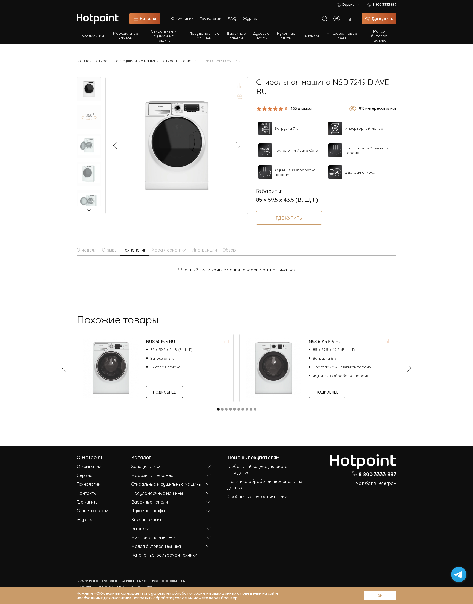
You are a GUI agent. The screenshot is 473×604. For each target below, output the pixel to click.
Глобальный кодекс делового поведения (257, 469)
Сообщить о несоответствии (257, 496)
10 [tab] (255, 409)
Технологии (210, 18)
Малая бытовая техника (379, 35)
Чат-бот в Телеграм (376, 483)
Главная (84, 60)
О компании (182, 18)
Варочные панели (236, 35)
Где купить (289, 218)
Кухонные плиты (286, 35)
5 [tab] (234, 409)
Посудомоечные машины (204, 35)
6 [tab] (238, 409)
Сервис (84, 475)
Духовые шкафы (261, 35)
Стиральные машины (182, 60)
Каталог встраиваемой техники (164, 554)
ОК (379, 595)
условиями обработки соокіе (178, 593)
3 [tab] (226, 409)
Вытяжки (311, 35)
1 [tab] (218, 409)
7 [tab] (242, 409)
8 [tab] (247, 409)
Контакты (86, 493)
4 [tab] (230, 409)
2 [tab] (222, 409)
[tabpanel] (155, 368)
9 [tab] (251, 409)
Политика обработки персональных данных (264, 484)
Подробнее (164, 392)
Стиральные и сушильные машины (164, 35)
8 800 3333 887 (377, 473)
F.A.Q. (232, 18)
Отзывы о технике (95, 510)
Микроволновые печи (342, 35)
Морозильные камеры (125, 35)
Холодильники (92, 35)
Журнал (250, 18)
